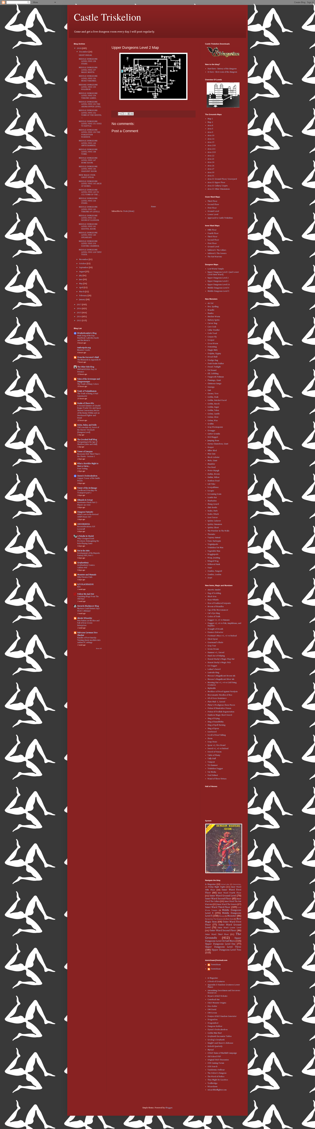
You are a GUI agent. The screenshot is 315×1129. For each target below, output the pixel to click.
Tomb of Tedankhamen (86, 391)
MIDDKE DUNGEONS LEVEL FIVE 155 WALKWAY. (88, 87)
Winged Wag (213, 561)
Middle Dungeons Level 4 (218, 288)
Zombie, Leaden (214, 575)
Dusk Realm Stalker (216, 364)
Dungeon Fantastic (85, 512)
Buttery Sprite (214, 320)
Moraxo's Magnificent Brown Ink (221, 676)
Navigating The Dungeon (214, 919)
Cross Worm (213, 344)
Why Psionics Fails (84, 577)
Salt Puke (211, 484)
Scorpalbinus (213, 487)
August (82, 272)
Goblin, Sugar (213, 407)
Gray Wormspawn (215, 427)
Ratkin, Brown (214, 474)
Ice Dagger (212, 666)
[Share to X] (125, 113)
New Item (229, 919)
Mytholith (212, 688)
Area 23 (211, 159)
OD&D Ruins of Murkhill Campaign (222, 1053)
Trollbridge (212, 1083)
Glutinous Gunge (214, 384)
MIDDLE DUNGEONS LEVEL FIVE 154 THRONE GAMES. (88, 95)
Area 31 (211, 176)
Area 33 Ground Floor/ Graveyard (222, 179)
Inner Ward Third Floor (217, 907)
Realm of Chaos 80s (85, 403)
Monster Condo (83, 350)
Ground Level (213, 211)
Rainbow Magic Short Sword (220, 715)
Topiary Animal (214, 538)
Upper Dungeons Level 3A (219, 285)
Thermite (211, 534)
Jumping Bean (213, 441)
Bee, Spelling (213, 307)
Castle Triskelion (107, 16)
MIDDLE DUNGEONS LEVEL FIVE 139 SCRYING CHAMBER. (89, 243)
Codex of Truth (214, 617)
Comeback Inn (214, 1000)
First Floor (212, 208)
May (81, 284)
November (84, 260)
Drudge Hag (213, 360)
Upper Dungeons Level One (220, 944)
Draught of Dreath (215, 629)
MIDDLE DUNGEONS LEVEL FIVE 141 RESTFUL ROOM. (88, 226)
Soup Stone (212, 742)
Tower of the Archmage (87, 488)
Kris (79, 587)
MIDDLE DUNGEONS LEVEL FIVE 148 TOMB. (88, 152)
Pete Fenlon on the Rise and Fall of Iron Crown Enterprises (88, 623)
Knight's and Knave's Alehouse (220, 1043)
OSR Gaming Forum (216, 1063)
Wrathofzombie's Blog (86, 333)
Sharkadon (212, 501)
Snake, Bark (213, 511)
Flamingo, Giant (214, 380)
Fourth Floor (213, 233)
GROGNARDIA (83, 524)
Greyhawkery (83, 563)
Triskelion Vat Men (215, 548)
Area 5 (210, 129)
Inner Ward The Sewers (227, 904)
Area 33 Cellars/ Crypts (218, 186)
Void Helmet (213, 775)
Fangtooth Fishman (216, 377)
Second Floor (213, 205)
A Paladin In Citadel (85, 536)
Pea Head (212, 467)
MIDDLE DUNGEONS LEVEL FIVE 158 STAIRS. (88, 61)
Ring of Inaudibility (216, 722)
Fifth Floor (212, 230)
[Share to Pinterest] (132, 113)
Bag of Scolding (214, 593)
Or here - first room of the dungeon (222, 72)
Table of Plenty (214, 755)
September (84, 268)
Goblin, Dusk (213, 397)
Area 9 (210, 132)
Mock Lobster (214, 457)
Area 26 (211, 166)
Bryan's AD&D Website (217, 996)
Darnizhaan (216, 965)
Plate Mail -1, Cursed (216, 702)
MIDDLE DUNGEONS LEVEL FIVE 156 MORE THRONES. (88, 78)
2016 (79, 309)
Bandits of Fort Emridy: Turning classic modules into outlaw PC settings (89, 640)
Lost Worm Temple (216, 269)
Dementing (212, 347)
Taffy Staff (212, 759)
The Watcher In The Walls (218, 531)
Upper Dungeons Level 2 (218, 278)
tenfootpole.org (84, 348)
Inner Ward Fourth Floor (229, 893)
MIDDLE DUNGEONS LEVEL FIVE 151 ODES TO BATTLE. (90, 124)
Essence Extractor (215, 632)
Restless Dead (214, 481)
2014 (79, 317)
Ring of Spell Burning (216, 725)
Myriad (211, 1050)
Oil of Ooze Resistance (217, 698)
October (83, 264)
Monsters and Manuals (86, 575)
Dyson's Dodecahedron (87, 476)
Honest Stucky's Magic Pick (219, 663)
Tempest (211, 762)
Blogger (168, 1108)
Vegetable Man (214, 551)
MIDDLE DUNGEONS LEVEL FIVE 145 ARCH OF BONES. (90, 183)
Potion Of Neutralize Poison (219, 708)
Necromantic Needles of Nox (220, 695)
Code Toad (212, 333)
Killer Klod (212, 451)
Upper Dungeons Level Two (226, 950)
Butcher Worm (214, 317)
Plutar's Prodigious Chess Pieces (221, 705)
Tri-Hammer (213, 765)
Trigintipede (213, 544)
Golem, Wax (213, 421)
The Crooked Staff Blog (87, 440)
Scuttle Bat (212, 498)
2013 (79, 321)
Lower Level (213, 215)
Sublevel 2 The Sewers (217, 253)
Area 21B (212, 146)
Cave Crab (212, 327)
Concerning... (237, 884)
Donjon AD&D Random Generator (222, 1016)
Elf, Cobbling (213, 374)
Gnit (209, 390)
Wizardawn (212, 1087)
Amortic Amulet (214, 590)
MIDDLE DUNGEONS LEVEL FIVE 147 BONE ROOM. (88, 160)
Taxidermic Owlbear (216, 1070)
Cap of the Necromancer (218, 610)
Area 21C (211, 149)
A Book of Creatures (216, 982)
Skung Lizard (213, 504)
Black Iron (212, 597)
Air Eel (210, 303)
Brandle (211, 310)
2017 (79, 305)
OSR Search (212, 1067)
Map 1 (210, 119)
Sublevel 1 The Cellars (217, 250)
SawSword (212, 732)
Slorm (210, 739)
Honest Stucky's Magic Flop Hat (221, 659)
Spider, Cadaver (214, 521)
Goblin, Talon (213, 410)
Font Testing (82, 469)
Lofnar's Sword (214, 669)
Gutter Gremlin (214, 434)
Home (153, 207)
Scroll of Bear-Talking (217, 735)
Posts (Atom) (128, 211)
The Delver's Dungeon (217, 1073)
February (83, 296)
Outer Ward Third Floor (217, 934)
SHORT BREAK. (85, 55)
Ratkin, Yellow (213, 477)
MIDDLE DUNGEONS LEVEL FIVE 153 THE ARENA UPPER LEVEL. (90, 104)
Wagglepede (213, 554)
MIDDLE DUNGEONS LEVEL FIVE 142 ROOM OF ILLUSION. (89, 218)
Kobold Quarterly (215, 1046)
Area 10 (211, 136)
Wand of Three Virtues (217, 779)
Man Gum (211, 454)
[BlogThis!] (122, 113)
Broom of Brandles (216, 607)
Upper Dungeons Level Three (223, 947)
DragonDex (213, 1020)
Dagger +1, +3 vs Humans (219, 620)
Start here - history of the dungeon (222, 69)
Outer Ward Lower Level (229, 928)
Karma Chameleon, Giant (218, 444)
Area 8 (210, 126)
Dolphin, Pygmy (214, 354)
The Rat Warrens (215, 257)
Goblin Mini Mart (215, 1033)
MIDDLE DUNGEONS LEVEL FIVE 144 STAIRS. (88, 200)
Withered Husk (214, 564)
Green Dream (213, 649)
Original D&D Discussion (218, 1060)
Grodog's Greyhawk (216, 1040)
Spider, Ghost (213, 528)
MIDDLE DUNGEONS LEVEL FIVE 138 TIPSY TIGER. (90, 252)
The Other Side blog (85, 367)
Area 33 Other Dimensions (219, 189)
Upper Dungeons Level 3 (218, 281)
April (81, 288)
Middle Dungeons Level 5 (218, 291)
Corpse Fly (212, 337)
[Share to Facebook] (129, 113)
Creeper (211, 340)
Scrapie (211, 491)
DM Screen (212, 1013)
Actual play (225, 884)
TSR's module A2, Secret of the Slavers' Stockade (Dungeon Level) (88, 430)
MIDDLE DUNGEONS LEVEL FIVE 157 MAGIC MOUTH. (88, 70)
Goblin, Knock (214, 404)
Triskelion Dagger (215, 769)
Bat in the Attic (83, 551)
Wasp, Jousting (214, 558)
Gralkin (211, 424)
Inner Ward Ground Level (223, 896)
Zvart (210, 578)
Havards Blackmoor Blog (88, 606)
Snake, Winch (213, 514)
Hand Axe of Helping (216, 656)
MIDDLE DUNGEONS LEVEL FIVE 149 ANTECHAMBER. (88, 143)
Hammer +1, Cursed (216, 653)
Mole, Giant (212, 461)
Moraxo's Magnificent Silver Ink (221, 679)
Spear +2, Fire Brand (216, 745)
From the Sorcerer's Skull (88, 357)
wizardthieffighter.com (217, 1090)
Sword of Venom (214, 752)
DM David (212, 1010)
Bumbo (211, 313)
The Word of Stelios (216, 1077)
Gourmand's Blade (215, 643)
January (82, 300)
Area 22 (211, 156)
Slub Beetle (212, 508)
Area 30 (211, 173)
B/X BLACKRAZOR (85, 584)
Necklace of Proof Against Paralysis (223, 692)
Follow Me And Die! (85, 594)
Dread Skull (212, 357)
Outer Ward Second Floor (223, 930)
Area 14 (211, 139)
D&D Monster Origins (217, 1003)
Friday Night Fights (216, 887)
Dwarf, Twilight (214, 367)
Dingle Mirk (213, 350)
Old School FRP (214, 1057)
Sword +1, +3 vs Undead (218, 749)
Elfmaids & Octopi (85, 500)
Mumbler (211, 464)
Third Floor (212, 201)
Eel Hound (212, 370)
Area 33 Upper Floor (216, 183)
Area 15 (211, 142)
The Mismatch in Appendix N (88, 360)
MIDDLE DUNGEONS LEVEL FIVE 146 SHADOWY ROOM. (88, 169)
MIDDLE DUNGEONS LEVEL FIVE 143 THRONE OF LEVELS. (89, 209)
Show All (99, 648)
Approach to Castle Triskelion (220, 218)
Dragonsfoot (213, 1023)
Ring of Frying (214, 719)
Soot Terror (213, 518)
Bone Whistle (213, 600)
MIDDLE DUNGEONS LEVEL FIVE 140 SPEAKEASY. (88, 235)
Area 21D (212, 152)
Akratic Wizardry (84, 618)
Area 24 (211, 162)
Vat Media (212, 772)
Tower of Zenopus (85, 452)
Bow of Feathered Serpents (219, 603)
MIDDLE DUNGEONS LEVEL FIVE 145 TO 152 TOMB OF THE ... (89, 192)
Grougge (211, 431)
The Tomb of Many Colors (88, 384)
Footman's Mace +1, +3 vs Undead (222, 636)
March (82, 292)
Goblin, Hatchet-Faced (217, 400)
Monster (231, 916)
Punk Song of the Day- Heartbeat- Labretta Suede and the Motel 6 (88, 338)
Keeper (211, 447)
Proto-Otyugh (213, 471)
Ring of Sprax (213, 729)
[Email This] (119, 113)
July (81, 276)
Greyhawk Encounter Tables (219, 1036)
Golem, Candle (214, 414)
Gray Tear (212, 646)
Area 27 (211, 169)
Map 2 (210, 122)
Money (221, 916)
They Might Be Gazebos (218, 1080)
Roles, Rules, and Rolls (86, 425)
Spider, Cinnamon (215, 524)
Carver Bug (212, 323)
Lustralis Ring (213, 673)
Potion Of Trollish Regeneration (221, 712)
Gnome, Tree (213, 394)
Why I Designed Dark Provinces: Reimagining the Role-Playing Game (88, 541)
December (83, 52)
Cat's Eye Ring (214, 613)
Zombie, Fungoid (215, 571)
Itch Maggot (213, 437)
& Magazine (210, 884)
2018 (79, 48)
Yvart (210, 568)
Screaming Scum (214, 494)
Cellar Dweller (214, 330)
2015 (79, 313)
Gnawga (211, 387)
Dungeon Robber (215, 1026)
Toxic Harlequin (214, 541)
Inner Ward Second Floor (218, 899)
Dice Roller (212, 1006)
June (81, 280)
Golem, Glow (213, 417)
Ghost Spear (213, 639)
